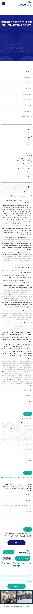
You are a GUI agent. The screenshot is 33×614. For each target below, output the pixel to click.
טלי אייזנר (12, 611)
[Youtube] (6, 558)
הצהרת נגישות (18, 607)
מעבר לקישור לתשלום (26, 418)
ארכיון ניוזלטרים (8, 607)
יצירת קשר (26, 607)
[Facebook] (9, 558)
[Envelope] (4, 558)
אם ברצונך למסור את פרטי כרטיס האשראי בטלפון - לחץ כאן (16, 479)
